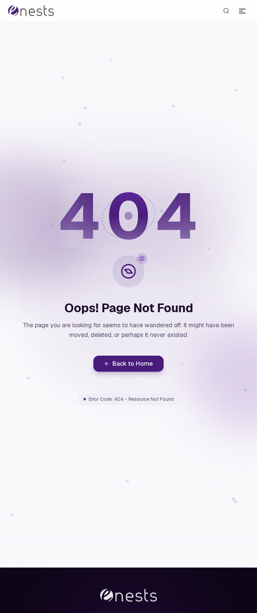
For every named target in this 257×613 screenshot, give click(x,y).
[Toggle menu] (242, 10)
